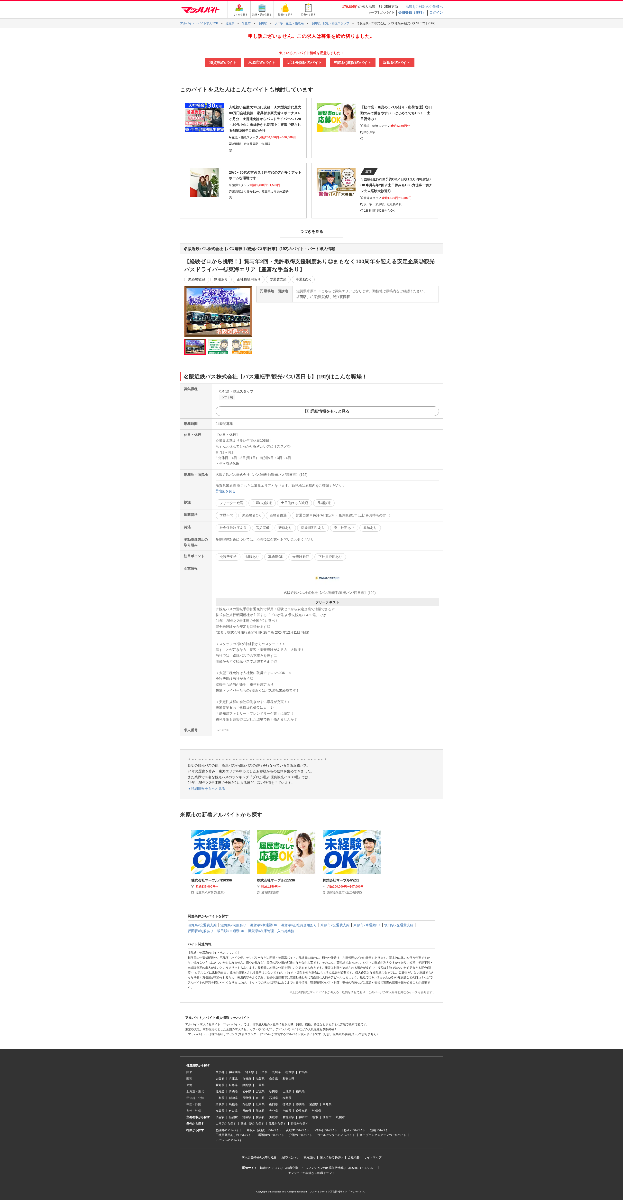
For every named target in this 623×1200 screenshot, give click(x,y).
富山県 (260, 1098)
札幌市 (340, 1117)
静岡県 (246, 1085)
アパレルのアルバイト (230, 1140)
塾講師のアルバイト (229, 1130)
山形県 (287, 1091)
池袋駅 (246, 1117)
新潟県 (233, 1098)
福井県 (287, 1098)
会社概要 (353, 1157)
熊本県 (260, 1111)
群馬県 (303, 1072)
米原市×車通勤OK (367, 925)
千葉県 (263, 1072)
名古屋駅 (288, 1117)
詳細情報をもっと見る (330, 411)
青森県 (233, 1091)
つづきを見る (311, 231)
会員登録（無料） (412, 12)
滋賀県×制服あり (233, 925)
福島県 (300, 1091)
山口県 (273, 1104)
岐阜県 (233, 1085)
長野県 (246, 1098)
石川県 (273, 1098)
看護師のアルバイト (271, 1135)
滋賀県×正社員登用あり (299, 925)
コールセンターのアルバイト (336, 1135)
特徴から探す (299, 1123)
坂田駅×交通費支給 (398, 925)
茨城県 (276, 1072)
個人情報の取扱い (331, 1157)
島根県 (233, 1104)
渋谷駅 (220, 1117)
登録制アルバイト (326, 1130)
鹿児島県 (302, 1111)
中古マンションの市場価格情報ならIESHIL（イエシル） (339, 1168)
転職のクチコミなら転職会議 (279, 1168)
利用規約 (309, 1157)
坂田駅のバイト (396, 62)
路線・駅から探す (252, 1123)
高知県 (327, 1104)
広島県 (260, 1104)
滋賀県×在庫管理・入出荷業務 (271, 931)
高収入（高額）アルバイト (264, 1130)
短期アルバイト (380, 1130)
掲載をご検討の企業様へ (424, 7)
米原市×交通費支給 (335, 925)
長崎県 (246, 1111)
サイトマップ (373, 1157)
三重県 (260, 1085)
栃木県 (289, 1072)
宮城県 (260, 1091)
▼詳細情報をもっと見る (206, 788)
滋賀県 (260, 1078)
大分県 (273, 1111)
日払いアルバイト (354, 1130)
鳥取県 (220, 1104)
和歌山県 (288, 1078)
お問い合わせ (290, 1157)
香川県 (300, 1104)
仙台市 (327, 1117)
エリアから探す (226, 1123)
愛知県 (220, 1085)
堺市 (315, 1117)
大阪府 (220, 1078)
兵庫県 (233, 1078)
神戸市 (303, 1117)
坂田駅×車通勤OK (230, 931)
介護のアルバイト (300, 1135)
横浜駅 (260, 1117)
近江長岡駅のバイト (304, 62)
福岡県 (220, 1111)
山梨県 (220, 1098)
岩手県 (246, 1091)
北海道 (220, 1091)
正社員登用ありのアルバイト (235, 1135)
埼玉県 (249, 1072)
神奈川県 (235, 1072)
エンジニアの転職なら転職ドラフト (311, 1173)
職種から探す (277, 1123)
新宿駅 (233, 1117)
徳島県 (287, 1104)
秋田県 (273, 1091)
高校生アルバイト (298, 1130)
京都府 (246, 1078)
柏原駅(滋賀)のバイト (352, 62)
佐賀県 (233, 1111)
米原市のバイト (261, 62)
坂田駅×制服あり (200, 931)
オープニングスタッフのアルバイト (383, 1135)
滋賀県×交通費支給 (202, 925)
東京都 (220, 1072)
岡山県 (246, 1104)
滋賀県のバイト (223, 62)
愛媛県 (313, 1104)
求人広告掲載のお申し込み (259, 1157)
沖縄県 (316, 1111)
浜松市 (273, 1117)
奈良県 (273, 1078)
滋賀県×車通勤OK (263, 925)
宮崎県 (287, 1111)
